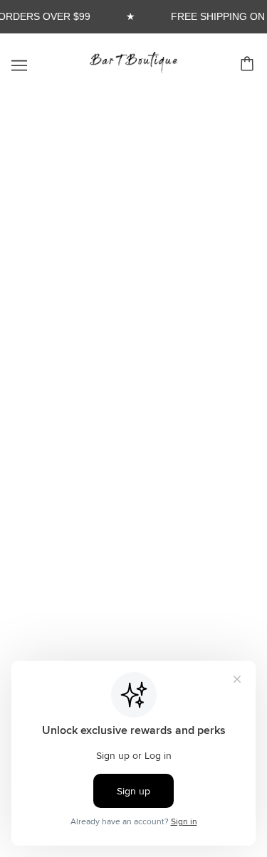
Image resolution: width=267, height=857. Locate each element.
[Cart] (249, 65)
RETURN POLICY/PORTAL (133, 420)
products (161, 283)
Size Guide (133, 441)
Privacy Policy (133, 485)
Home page (152, 267)
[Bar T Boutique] (134, 69)
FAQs (133, 377)
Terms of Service (133, 507)
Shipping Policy (133, 463)
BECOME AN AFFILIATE (133, 398)
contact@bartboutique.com (132, 624)
